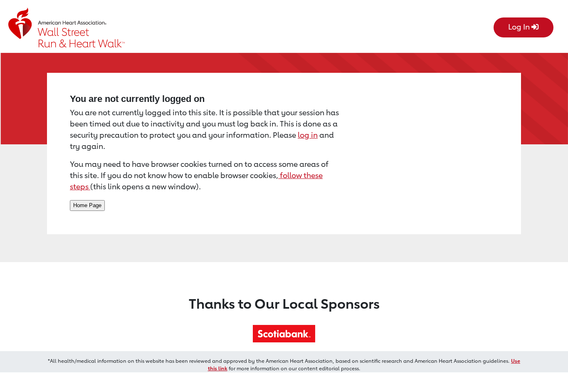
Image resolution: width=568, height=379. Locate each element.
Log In (519, 26)
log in (308, 134)
